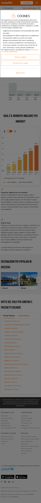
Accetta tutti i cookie (20, 63)
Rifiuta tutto (20, 73)
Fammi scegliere (20, 57)
